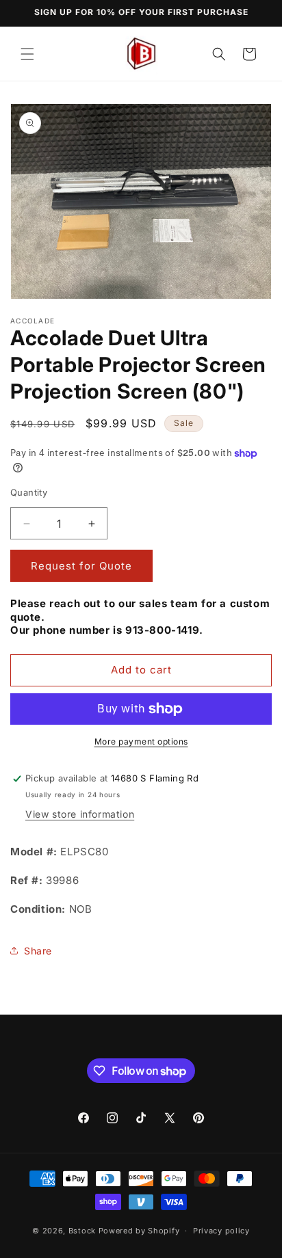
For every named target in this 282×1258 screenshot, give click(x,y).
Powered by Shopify (139, 1230)
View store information (79, 814)
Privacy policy (221, 1230)
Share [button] (38, 950)
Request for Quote (81, 565)
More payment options (141, 741)
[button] (27, 54)
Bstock (82, 1230)
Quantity (28, 492)
